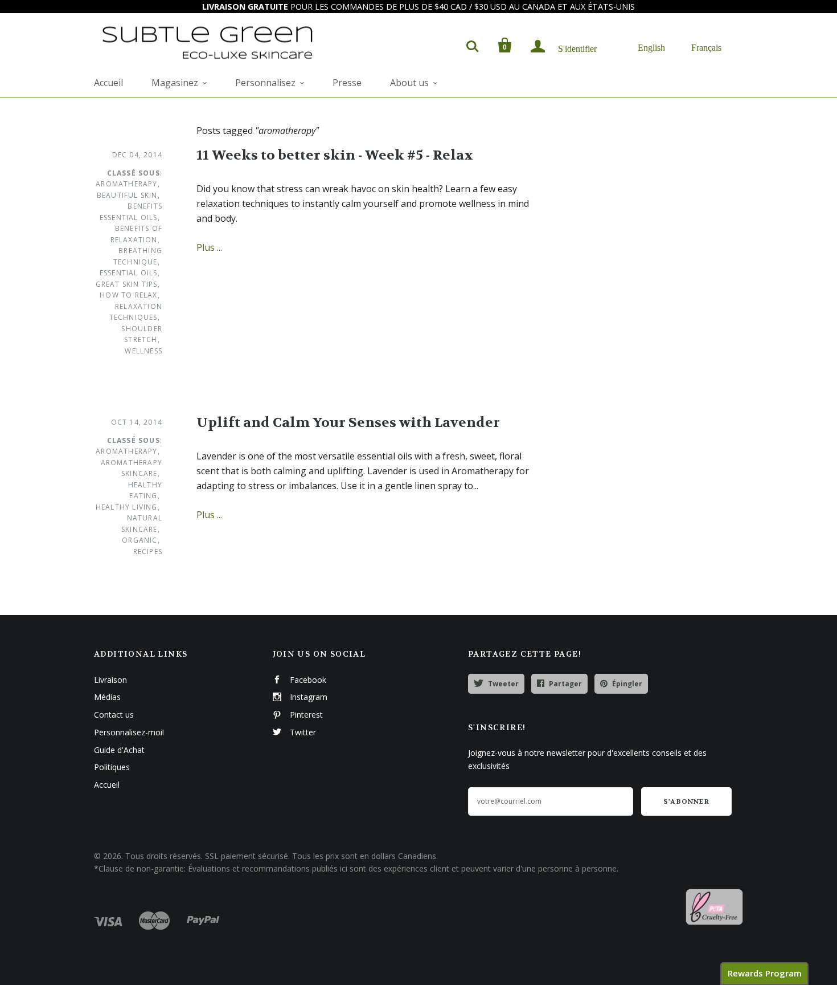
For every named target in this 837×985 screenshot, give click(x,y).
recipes (147, 551)
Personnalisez (265, 82)
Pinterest (306, 714)
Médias (107, 696)
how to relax (128, 295)
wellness (143, 351)
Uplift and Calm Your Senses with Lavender (348, 423)
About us (409, 82)
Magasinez (174, 82)
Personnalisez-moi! (129, 732)
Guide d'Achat (119, 749)
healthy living (127, 507)
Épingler (627, 684)
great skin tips (127, 284)
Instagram (308, 696)
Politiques (112, 767)
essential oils (129, 273)
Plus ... (209, 247)
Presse (347, 82)
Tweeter (503, 684)
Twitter (303, 732)
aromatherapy (126, 184)
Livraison (110, 679)
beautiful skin (127, 195)
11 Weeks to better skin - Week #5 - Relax (334, 155)
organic (139, 540)
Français (706, 47)
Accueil (108, 82)
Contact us (114, 714)
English (651, 47)
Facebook (308, 679)
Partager (565, 684)
